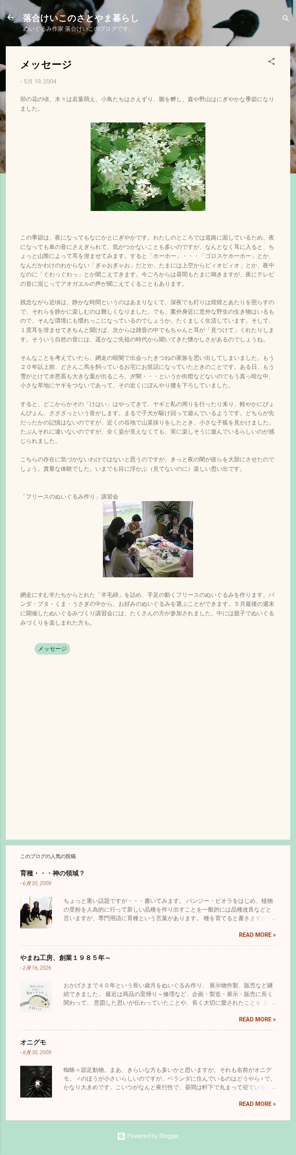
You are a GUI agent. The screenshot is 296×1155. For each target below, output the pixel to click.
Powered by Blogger (152, 1136)
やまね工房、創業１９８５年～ (65, 957)
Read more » (257, 934)
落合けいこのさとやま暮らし (81, 17)
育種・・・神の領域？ (52, 873)
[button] (271, 62)
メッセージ (52, 648)
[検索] (286, 20)
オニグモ (33, 1042)
